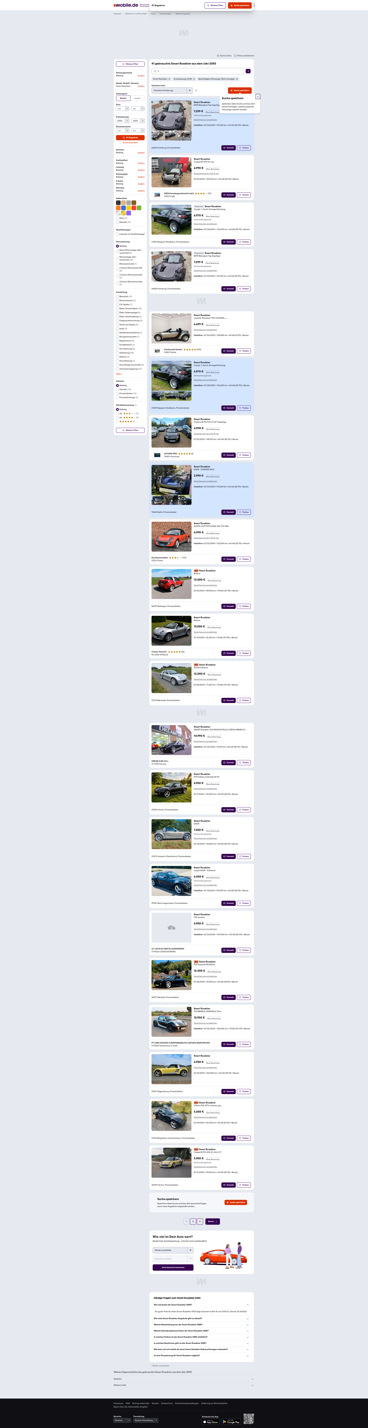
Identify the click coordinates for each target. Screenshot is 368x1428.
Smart (153, 14)
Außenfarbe (121, 198)
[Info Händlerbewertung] (135, 405)
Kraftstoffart (122, 160)
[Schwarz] (118, 202)
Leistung (120, 167)
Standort (120, 150)
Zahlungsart (121, 94)
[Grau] (128, 202)
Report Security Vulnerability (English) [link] (130, 1407)
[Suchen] (248, 71)
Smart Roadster (165, 14)
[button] (130, 74)
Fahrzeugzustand (124, 73)
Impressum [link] (118, 1403)
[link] (223, 55)
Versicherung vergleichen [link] (205, 120)
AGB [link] (128, 1403)
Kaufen (123, 98)
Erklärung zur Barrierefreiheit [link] (214, 1403)
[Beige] (123, 202)
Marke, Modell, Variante (127, 83)
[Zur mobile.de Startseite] (137, 5)
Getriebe (120, 188)
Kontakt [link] (155, 1403)
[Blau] (123, 207)
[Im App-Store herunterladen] (211, 1422)
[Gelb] (128, 207)
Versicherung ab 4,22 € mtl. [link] (206, 173)
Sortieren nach (158, 85)
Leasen (137, 98)
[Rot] (133, 207)
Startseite (117, 14)
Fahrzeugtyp (122, 174)
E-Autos (119, 181)
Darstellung (138, 1416)
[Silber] (118, 213)
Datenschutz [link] (167, 1403)
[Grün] (139, 207)
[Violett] (128, 213)
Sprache (117, 1416)
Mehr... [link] (119, 374)
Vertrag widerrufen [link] (141, 1403)
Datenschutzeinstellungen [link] (187, 1403)
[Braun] (133, 202)
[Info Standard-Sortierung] (196, 90)
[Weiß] (139, 202)
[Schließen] (258, 96)
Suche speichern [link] (130, 142)
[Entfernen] (169, 79)
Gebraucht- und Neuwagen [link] (136, 14)
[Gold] (123, 213)
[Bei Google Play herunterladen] (231, 1422)
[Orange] (118, 207)
